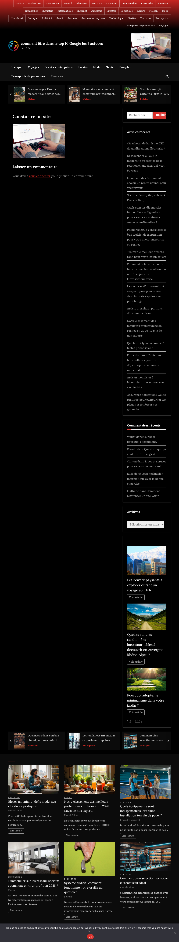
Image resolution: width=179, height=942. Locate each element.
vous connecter (40, 176)
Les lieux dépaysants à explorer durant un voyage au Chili (144, 585)
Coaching (111, 3)
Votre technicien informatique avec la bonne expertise (145, 478)
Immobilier (31, 10)
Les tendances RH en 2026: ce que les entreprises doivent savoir (44, 738)
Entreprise (147, 3)
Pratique (33, 18)
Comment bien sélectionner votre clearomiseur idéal (96, 738)
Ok (90, 936)
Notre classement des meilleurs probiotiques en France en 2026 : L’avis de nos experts (87, 806)
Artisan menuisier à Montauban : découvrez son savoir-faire (145, 382)
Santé (59, 18)
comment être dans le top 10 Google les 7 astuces (62, 43)
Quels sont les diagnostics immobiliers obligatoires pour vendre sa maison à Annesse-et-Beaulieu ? (154, 91)
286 (137, 721)
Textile (132, 18)
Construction (129, 3)
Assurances (52, 3)
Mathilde (133, 491)
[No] (174, 932)
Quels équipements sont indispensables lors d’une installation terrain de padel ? (141, 810)
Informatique (65, 10)
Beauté (68, 3)
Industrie (47, 10)
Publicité (47, 18)
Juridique (96, 10)
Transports (162, 18)
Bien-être (81, 3)
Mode (165, 10)
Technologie (116, 18)
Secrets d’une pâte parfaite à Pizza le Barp (99, 91)
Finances (163, 3)
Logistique (127, 10)
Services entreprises (93, 18)
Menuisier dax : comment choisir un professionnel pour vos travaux (43, 91)
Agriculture (34, 3)
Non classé (17, 18)
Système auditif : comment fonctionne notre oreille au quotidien (83, 887)
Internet (82, 10)
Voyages (164, 25)
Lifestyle (111, 10)
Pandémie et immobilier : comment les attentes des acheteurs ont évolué (153, 738)
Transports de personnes (140, 25)
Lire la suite (16, 830)
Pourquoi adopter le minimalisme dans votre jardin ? (145, 700)
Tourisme (145, 18)
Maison (153, 10)
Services (72, 18)
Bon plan (97, 3)
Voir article (136, 597)
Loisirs (141, 10)
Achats (20, 3)
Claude (131, 449)
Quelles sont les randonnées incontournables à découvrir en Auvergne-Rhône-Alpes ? (146, 644)
